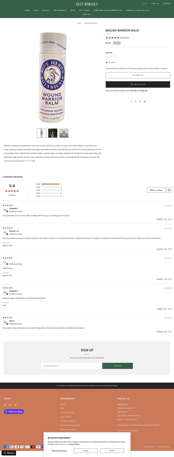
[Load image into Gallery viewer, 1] (41, 133)
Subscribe (117, 366)
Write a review (156, 190)
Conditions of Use (67, 412)
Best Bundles (60, 10)
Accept (85, 450)
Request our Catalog (68, 429)
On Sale (46, 10)
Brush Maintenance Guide (70, 425)
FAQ (62, 408)
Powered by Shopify (149, 447)
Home (27, 10)
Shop (36, 10)
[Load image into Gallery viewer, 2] (52, 133)
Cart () (155, 4)
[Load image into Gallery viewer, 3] (64, 133)
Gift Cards (84, 10)
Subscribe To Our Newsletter (107, 10)
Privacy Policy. (74, 444)
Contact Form (122, 404)
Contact (87, 14)
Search (166, 4)
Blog (73, 10)
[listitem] (87, 386)
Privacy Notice (66, 417)
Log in (145, 4)
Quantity (109, 52)
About (63, 404)
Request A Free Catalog (137, 10)
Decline (112, 450)
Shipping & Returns (68, 421)
